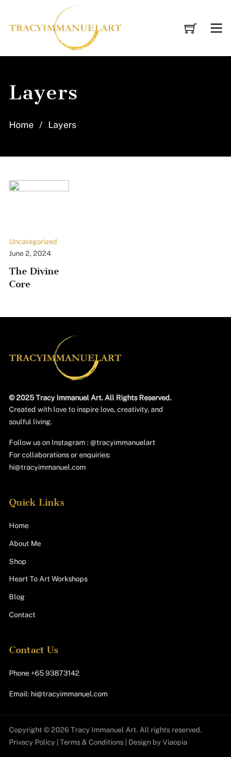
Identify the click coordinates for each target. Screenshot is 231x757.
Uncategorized (33, 241)
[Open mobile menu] (216, 28)
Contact (22, 615)
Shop (17, 561)
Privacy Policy (32, 742)
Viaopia (175, 742)
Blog (17, 597)
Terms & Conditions (91, 742)
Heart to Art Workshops (48, 579)
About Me (25, 543)
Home (21, 125)
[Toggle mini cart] (190, 28)
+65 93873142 (55, 673)
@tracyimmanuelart (122, 442)
